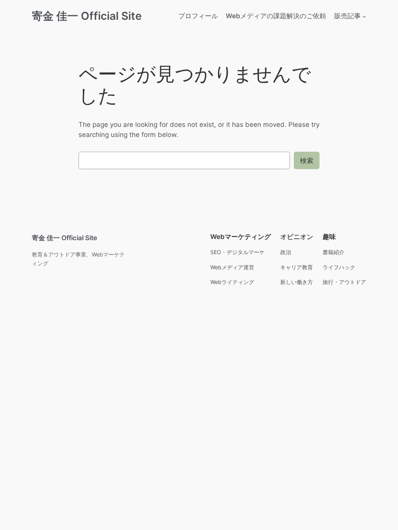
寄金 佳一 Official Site (87, 16)
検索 (306, 161)
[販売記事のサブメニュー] (364, 16)
